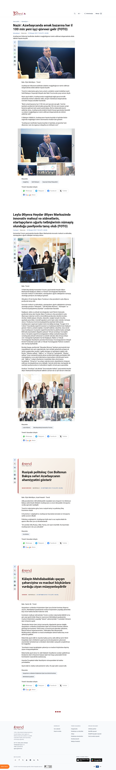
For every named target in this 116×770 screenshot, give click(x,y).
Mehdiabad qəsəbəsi (28, 676)
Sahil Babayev (35, 182)
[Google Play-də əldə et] (96, 760)
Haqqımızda (74, 729)
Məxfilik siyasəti (92, 731)
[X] (22, 760)
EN (94, 766)
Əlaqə (72, 734)
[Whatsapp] (15, 760)
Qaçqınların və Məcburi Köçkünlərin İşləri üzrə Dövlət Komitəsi (39, 673)
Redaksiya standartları (77, 736)
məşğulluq (25, 182)
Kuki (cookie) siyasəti (93, 736)
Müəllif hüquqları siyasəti (94, 734)
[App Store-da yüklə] (83, 760)
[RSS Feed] (37, 760)
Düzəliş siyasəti (75, 739)
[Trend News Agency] (18, 727)
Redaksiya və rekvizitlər (77, 731)
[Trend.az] (19, 13)
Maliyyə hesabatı (75, 741)
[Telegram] (30, 760)
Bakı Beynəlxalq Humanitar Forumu (42, 427)
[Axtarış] (74, 13)
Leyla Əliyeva (26, 427)
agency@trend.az (18, 748)
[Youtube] (26, 760)
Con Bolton (26, 534)
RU (100, 766)
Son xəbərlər (57, 729)
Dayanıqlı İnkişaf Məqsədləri (50, 182)
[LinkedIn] (34, 760)
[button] (14, 42)
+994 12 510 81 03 (18, 746)
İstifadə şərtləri (92, 729)
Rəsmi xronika (57, 731)
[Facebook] (19, 760)
